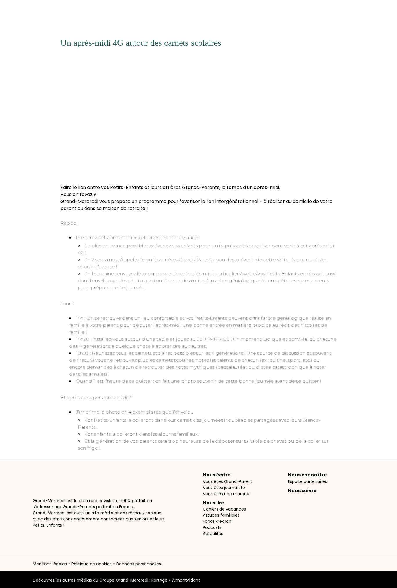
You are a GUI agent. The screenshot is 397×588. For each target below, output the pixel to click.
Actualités (213, 533)
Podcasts (212, 527)
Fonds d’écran (217, 521)
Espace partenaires (307, 481)
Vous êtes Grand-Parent (227, 481)
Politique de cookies (91, 564)
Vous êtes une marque (226, 494)
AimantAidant (186, 580)
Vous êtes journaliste (224, 487)
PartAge (159, 580)
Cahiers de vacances (224, 509)
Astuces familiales (221, 515)
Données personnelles (138, 564)
